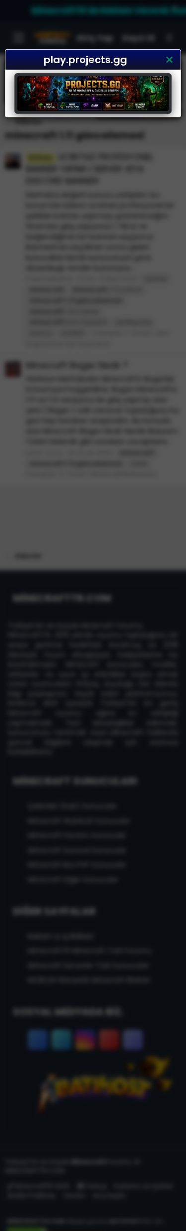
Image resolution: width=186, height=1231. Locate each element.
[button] (169, 60)
